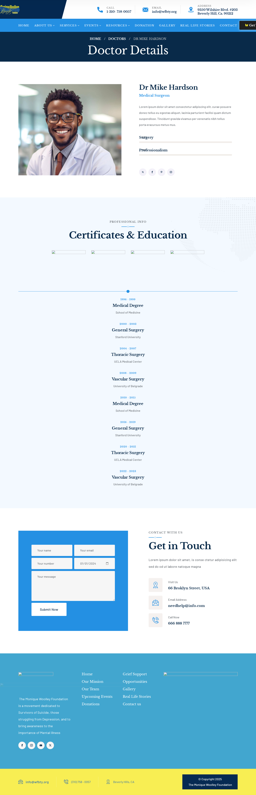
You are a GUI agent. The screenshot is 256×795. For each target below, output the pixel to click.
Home (95, 39)
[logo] (37, 681)
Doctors (117, 39)
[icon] (143, 172)
